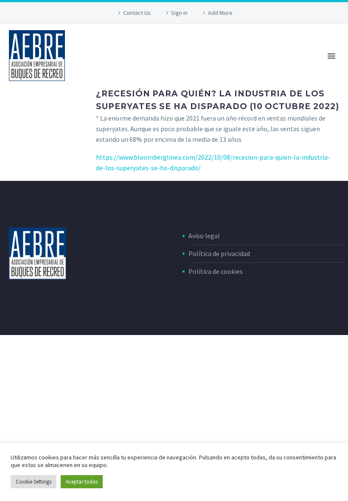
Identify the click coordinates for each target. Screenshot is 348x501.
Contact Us (137, 13)
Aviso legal (204, 235)
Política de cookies (215, 271)
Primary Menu (331, 56)
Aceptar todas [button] (82, 481)
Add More (220, 13)
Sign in (179, 13)
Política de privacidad (219, 253)
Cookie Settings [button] (33, 481)
